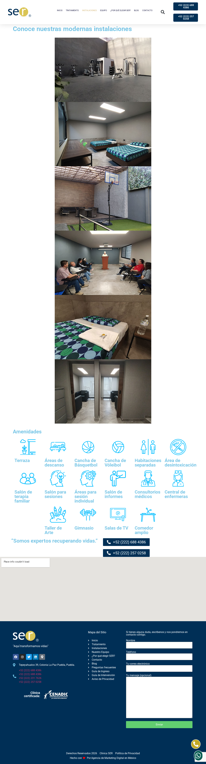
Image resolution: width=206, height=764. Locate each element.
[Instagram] (22, 657)
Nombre (130, 640)
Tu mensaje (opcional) (138, 675)
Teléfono (131, 652)
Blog (136, 10)
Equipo (103, 10)
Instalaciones (89, 10)
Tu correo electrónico (138, 664)
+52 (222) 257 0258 (30, 681)
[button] (162, 12)
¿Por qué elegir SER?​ (120, 10)
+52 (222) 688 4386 (30, 670)
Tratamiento (72, 10)
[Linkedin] (35, 657)
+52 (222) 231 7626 (30, 678)
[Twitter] (29, 657)
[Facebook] (16, 657)
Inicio (59, 10)
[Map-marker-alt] (42, 657)
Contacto (147, 10)
